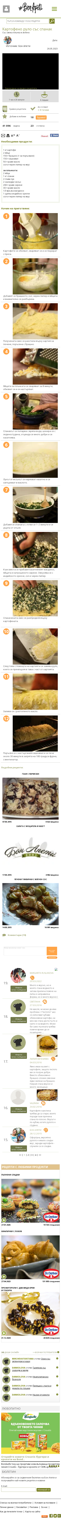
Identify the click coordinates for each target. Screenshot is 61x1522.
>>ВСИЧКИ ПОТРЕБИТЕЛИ (45, 1352)
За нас (44, 1507)
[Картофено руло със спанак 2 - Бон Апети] (35, 276)
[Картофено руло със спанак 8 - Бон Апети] (35, 550)
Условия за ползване (44, 1502)
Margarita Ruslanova (42, 973)
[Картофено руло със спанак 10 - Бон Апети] (35, 646)
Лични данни (7, 1507)
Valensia (34, 1103)
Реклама (34, 1507)
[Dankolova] (6, 1370)
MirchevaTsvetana (23, 1358)
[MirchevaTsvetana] (6, 1361)
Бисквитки (21, 1507)
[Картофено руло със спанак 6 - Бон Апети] (35, 460)
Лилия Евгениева (39, 1058)
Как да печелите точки (11, 1511)
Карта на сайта (32, 1511)
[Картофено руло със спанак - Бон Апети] (35, 231)
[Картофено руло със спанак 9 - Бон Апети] (35, 598)
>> (40, 1155)
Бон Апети (24, 46)
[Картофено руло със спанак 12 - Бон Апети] (35, 733)
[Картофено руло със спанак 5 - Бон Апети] (35, 411)
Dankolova (18, 1367)
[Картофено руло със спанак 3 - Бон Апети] (35, 321)
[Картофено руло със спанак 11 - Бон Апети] (35, 692)
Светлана (35, 1001)
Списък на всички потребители (16, 1502)
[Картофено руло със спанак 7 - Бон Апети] (35, 505)
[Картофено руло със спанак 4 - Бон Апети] (35, 366)
